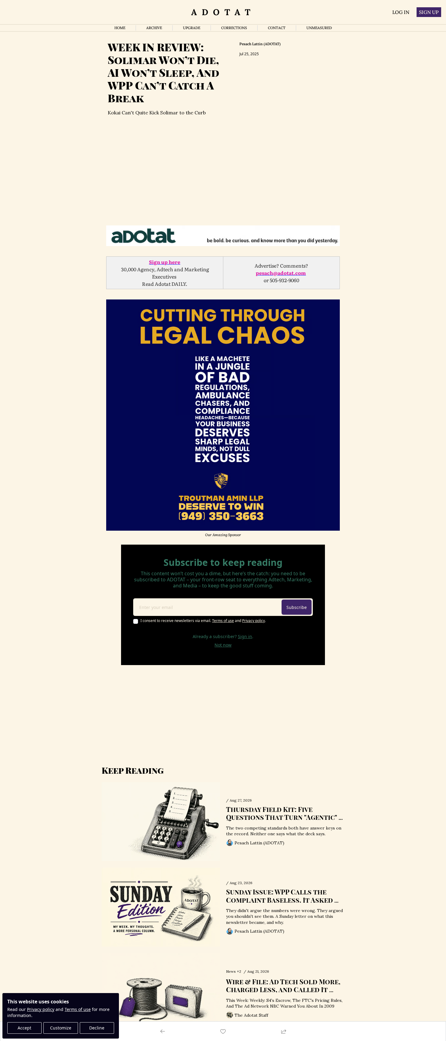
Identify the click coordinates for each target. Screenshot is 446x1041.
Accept (24, 1028)
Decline (96, 1028)
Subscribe (296, 607)
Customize (60, 1028)
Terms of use (78, 1009)
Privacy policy (40, 1009)
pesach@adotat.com (281, 272)
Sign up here (164, 261)
